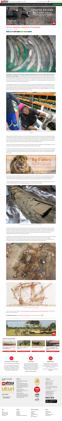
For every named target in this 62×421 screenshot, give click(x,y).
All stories (32, 412)
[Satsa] (37, 396)
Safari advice (18, 413)
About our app (4, 415)
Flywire (25, 364)
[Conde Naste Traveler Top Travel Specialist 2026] (37, 392)
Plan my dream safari (57, 4)
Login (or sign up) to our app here (23, 315)
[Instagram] (52, 397)
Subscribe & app (33, 411)
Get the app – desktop (5, 414)
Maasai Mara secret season (37, 347)
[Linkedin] (53, 397)
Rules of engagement (34, 416)
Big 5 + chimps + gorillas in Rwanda (22, 348)
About (47, 409)
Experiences (18, 412)
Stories (21, 4)
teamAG (17, 29)
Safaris (17, 409)
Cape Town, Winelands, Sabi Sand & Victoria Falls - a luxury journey (52, 348)
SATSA (25, 368)
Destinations (18, 411)
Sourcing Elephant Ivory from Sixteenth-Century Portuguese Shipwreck (34, 311)
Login (2, 411)
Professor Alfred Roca (25, 182)
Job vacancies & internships (49, 414)
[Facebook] (46, 397)
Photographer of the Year (27, 4)
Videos (32, 415)
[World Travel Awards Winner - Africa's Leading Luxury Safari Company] (37, 385)
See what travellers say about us (31, 371)
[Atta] (37, 400)
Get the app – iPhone (5, 412)
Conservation (34, 4)
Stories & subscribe (34, 409)
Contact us (47, 413)
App (2, 409)
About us (42, 4)
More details (9, 351)
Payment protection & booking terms (21, 415)
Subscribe (38, 4)
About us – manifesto (48, 412)
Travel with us (17, 4)
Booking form (18, 414)
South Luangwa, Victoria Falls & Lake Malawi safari (9, 348)
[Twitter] (48, 397)
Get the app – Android (5, 413)
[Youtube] (50, 397)
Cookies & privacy (48, 415)
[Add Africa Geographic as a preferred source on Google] (52, 402)
